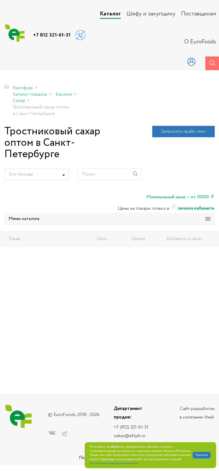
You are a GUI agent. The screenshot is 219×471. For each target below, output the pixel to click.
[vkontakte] (52, 434)
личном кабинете (195, 208)
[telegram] (64, 434)
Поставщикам (198, 14)
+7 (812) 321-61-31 (131, 427)
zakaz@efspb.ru (129, 435)
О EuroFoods (200, 42)
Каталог (110, 14)
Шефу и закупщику (151, 14)
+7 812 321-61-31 (51, 35)
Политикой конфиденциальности (114, 463)
